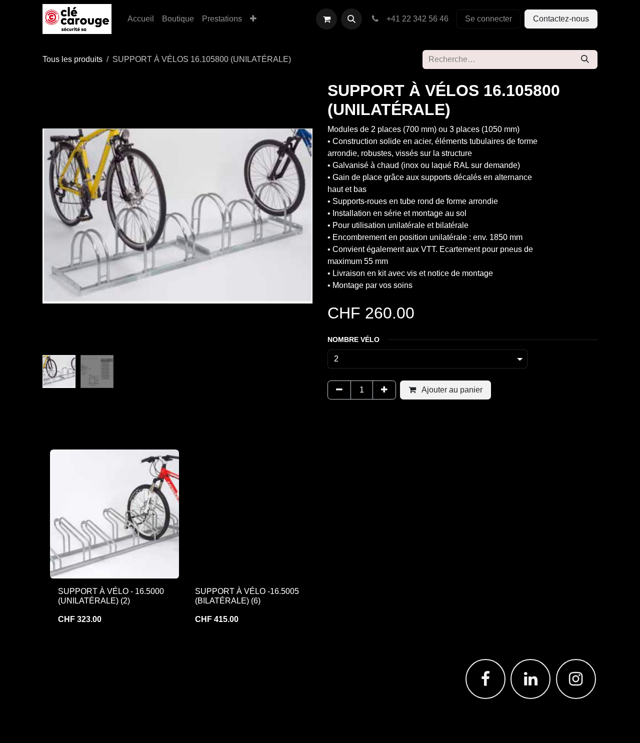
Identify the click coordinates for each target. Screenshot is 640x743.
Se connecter (488, 18)
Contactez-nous (561, 18)
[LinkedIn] (530, 679)
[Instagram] (576, 679)
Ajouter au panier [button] (451, 390)
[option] (320, 542)
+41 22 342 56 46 (415, 18)
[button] (351, 19)
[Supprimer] (339, 390)
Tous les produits (72, 59)
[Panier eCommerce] (326, 19)
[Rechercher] (585, 59)
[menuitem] (141, 19)
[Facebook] (486, 679)
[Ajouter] (384, 390)
